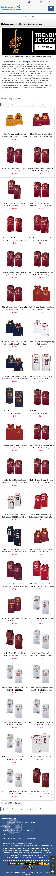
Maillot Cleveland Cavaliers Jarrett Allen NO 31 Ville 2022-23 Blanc (41, 723)
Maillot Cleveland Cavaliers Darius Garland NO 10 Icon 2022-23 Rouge (14, 654)
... (35, 105)
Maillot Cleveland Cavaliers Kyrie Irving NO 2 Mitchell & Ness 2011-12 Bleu (14, 343)
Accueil (3, 17)
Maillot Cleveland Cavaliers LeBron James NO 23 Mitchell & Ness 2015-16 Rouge (41, 551)
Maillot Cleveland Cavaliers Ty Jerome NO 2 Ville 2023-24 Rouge (41, 481)
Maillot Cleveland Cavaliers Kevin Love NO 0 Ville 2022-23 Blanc (14, 758)
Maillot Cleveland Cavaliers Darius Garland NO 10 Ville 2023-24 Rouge (14, 204)
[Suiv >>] (42, 105)
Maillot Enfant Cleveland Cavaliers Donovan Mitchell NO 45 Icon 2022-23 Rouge (14, 586)
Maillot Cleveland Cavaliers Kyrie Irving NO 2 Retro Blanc (41, 343)
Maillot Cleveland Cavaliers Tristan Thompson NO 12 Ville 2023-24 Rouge (14, 481)
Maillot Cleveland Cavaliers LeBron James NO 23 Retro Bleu (15, 412)
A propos (6, 831)
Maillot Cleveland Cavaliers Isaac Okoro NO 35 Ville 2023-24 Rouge (41, 274)
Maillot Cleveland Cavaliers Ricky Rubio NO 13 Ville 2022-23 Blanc (14, 793)
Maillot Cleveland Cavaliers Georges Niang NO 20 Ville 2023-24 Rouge (14, 274)
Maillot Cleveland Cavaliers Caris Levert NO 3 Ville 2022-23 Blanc (41, 620)
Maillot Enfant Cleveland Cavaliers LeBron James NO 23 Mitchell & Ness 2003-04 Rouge (41, 517)
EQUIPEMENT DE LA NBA (16, 17)
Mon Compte (24, 823)
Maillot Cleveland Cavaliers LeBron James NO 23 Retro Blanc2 (41, 377)
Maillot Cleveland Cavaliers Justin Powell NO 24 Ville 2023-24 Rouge (41, 308)
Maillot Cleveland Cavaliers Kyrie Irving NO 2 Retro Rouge (14, 620)
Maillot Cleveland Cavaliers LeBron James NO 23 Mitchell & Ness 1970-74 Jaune (14, 136)
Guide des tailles (9, 839)
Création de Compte (48, 2)
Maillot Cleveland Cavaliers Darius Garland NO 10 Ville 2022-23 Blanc (41, 654)
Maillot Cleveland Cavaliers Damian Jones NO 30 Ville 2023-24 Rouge (41, 170)
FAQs (5, 823)
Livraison (20, 839)
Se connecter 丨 (36, 2)
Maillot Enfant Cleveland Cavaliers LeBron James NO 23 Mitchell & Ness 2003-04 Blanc (14, 517)
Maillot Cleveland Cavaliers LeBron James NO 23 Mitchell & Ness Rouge (41, 135)
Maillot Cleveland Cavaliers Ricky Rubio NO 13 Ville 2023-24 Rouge (41, 447)
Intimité (33, 823)
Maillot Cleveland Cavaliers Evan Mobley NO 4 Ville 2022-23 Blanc (14, 723)
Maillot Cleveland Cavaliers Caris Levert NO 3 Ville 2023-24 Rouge (14, 170)
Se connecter (13, 823)
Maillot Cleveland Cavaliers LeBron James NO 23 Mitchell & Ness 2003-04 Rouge (41, 586)
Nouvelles (14, 831)
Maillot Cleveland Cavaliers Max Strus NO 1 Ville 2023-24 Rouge (41, 412)
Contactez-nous (31, 839)
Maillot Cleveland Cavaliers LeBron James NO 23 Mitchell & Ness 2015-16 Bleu (14, 378)
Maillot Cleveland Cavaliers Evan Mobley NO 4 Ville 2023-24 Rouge (41, 239)
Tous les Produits (26, 831)
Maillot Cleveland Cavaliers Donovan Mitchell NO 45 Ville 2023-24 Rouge (41, 204)
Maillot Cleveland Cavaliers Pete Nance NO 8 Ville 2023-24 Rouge (14, 447)
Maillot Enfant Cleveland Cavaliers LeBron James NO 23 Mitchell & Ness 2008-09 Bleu (14, 551)
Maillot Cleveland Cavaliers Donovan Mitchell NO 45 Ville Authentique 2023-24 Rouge (14, 240)
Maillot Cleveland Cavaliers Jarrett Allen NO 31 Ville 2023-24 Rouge (14, 308)
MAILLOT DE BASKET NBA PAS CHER (28, 873)
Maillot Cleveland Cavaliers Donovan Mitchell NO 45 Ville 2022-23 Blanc (41, 689)
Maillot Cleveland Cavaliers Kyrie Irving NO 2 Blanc (41, 758)
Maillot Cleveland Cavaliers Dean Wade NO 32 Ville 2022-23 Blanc (14, 689)
